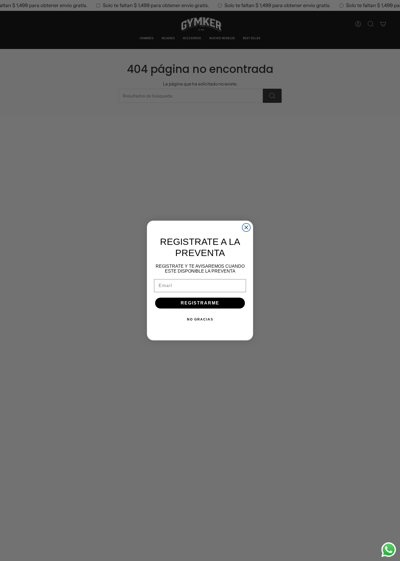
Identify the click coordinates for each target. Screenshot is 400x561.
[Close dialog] (246, 227)
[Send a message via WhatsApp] (388, 549)
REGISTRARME (200, 303)
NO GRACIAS (200, 319)
